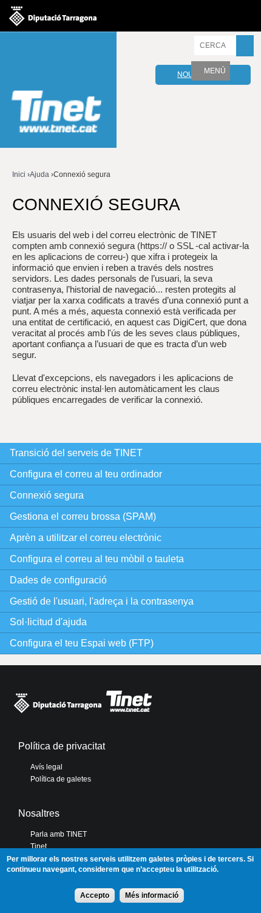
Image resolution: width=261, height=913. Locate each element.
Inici (18, 174)
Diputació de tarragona (52, 16)
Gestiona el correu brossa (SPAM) (83, 516)
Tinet (38, 846)
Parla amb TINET (58, 834)
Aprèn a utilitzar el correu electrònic (85, 538)
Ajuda (39, 174)
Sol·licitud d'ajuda (48, 622)
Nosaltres (38, 813)
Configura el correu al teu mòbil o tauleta (97, 559)
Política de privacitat (61, 746)
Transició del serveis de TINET (76, 453)
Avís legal (46, 767)
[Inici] (58, 91)
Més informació (151, 895)
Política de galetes (60, 779)
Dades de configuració (58, 580)
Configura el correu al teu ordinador (86, 474)
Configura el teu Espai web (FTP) (82, 643)
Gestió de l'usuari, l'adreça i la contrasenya (102, 601)
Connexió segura (47, 495)
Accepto (94, 895)
